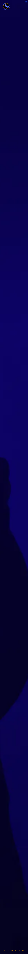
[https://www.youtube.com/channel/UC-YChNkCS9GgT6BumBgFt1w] (23, 950)
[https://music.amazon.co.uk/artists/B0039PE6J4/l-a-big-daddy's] (19, 950)
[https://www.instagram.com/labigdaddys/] (8, 950)
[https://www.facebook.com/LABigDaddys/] (4, 950)
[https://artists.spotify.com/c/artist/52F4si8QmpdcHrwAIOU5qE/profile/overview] (12, 950)
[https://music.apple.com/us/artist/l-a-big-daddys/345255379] (15, 950)
